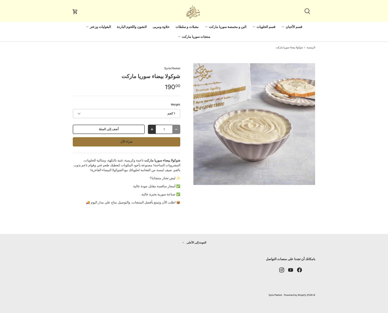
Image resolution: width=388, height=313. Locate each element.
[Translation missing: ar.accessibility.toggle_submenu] (282, 26)
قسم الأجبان (294, 27)
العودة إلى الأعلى (196, 242)
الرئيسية (311, 47)
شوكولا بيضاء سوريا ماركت (289, 47)
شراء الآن (126, 141)
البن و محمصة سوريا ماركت (227, 27)
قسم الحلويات (266, 27)
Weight (175, 104)
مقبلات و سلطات (187, 27)
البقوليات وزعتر (100, 27)
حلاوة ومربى (161, 27)
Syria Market (172, 68)
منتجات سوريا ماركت (196, 37)
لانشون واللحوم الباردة (132, 27)
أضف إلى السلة (109, 129)
